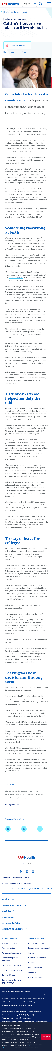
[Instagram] (26, 871)
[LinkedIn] (33, 871)
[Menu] (49, 4)
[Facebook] (20, 871)
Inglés (22, 863)
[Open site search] (41, 4)
